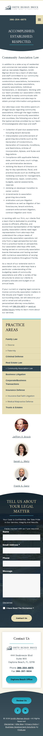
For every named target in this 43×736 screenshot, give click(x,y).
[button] (39, 19)
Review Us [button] (21, 700)
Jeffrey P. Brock (21, 436)
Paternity (12, 350)
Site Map (20, 724)
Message (7, 571)
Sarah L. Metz (21, 461)
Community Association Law (20, 368)
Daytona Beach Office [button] (21, 679)
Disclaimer (8, 602)
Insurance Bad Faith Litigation (21, 396)
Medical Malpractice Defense (20, 401)
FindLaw (21, 730)
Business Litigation (16, 374)
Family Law (11, 339)
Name (6, 531)
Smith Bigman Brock (20, 718)
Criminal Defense (14, 356)
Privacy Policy (31, 724)
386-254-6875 (18, 19)
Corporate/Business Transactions (16, 382)
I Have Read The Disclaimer (20, 608)
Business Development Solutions (20, 727)
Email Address (11, 545)
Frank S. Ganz (21, 485)
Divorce (11, 345)
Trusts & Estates (14, 407)
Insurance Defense (15, 390)
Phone (6, 558)
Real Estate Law (14, 363)
